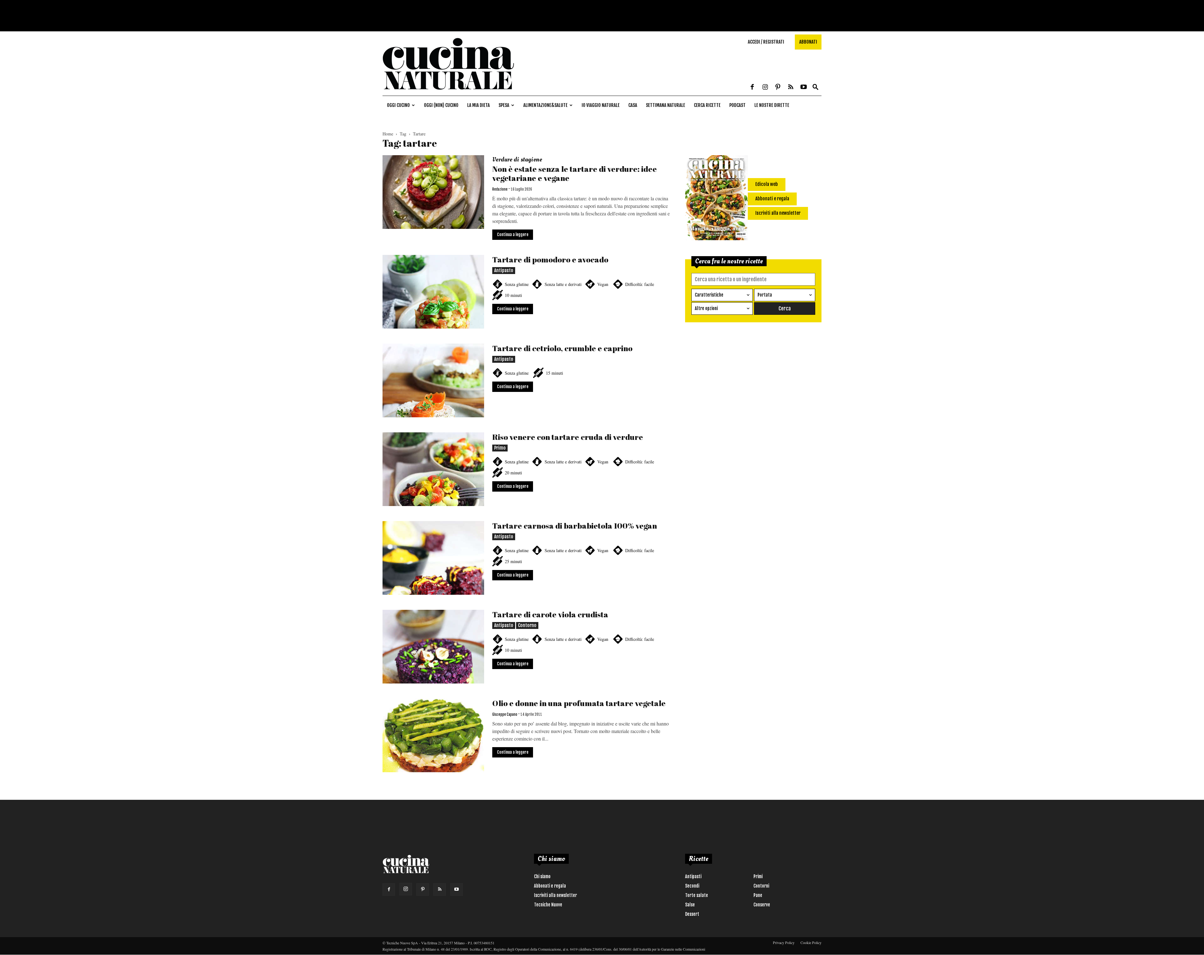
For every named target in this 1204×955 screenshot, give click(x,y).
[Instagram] (765, 87)
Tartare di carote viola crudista (550, 614)
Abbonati (808, 42)
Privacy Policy (784, 942)
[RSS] (791, 87)
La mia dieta (478, 105)
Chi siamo (542, 876)
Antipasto (503, 270)
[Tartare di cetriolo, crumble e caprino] (433, 380)
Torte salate (696, 895)
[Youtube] (804, 87)
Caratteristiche (709, 295)
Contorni (761, 886)
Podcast (737, 105)
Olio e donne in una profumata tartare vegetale (579, 703)
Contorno (527, 625)
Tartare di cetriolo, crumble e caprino (562, 348)
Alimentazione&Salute (545, 105)
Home (388, 134)
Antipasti (693, 876)
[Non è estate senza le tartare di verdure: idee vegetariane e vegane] (433, 192)
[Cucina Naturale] (448, 92)
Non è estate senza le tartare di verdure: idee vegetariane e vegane (574, 173)
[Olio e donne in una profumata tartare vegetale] (433, 735)
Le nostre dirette (771, 105)
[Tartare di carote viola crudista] (433, 646)
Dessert (692, 914)
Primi (758, 876)
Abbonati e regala (550, 886)
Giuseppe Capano (504, 714)
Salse (690, 904)
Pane (757, 895)
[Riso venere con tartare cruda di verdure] (433, 469)
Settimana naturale (665, 105)
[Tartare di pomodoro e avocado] (433, 292)
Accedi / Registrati (766, 42)
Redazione (500, 189)
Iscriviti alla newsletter (555, 895)
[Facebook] (752, 87)
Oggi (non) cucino (441, 105)
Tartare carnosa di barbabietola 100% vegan (574, 525)
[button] (815, 87)
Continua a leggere (512, 234)
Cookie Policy (810, 942)
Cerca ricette (707, 105)
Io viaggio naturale (601, 105)
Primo (500, 448)
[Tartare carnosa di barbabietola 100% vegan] (433, 558)
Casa (632, 105)
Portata (765, 295)
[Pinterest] (778, 87)
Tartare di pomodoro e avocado (550, 259)
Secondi (692, 886)
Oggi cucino (398, 105)
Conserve (761, 904)
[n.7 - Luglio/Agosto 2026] (716, 198)
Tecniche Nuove (548, 904)
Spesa (504, 105)
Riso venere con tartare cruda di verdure (567, 437)
